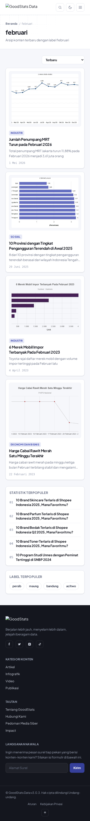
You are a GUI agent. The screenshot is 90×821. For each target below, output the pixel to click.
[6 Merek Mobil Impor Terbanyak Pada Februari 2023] (45, 306)
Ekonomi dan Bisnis (25, 444)
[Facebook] (9, 644)
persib (16, 586)
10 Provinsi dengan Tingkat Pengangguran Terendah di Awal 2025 (40, 246)
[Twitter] (19, 644)
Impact (11, 730)
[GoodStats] (17, 620)
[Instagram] (29, 644)
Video (10, 681)
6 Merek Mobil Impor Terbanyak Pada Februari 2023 (34, 350)
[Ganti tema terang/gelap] (70, 7)
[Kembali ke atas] (45, 812)
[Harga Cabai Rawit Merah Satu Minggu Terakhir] (45, 410)
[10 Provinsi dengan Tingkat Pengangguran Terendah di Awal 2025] (45, 203)
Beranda (11, 23)
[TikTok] (39, 644)
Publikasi (12, 688)
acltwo (71, 586)
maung (34, 586)
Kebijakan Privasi (51, 804)
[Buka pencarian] (60, 7)
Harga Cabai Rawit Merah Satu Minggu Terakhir (30, 453)
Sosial (16, 236)
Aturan (32, 804)
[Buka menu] (80, 7)
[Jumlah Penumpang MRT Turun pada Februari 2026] (45, 99)
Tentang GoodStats (20, 709)
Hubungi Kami (16, 716)
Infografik (13, 674)
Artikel (10, 667)
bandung (52, 586)
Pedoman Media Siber (22, 723)
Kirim (77, 768)
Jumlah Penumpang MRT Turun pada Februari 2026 (30, 142)
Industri (17, 132)
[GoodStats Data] (21, 7)
